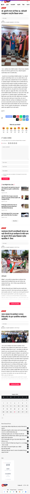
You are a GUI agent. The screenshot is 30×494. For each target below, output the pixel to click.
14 (18, 406)
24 (3, 412)
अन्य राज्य (3, 228)
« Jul (2, 417)
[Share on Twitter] (7, 491)
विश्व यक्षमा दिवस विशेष (5, 448)
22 (22, 409)
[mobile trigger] (2, 1)
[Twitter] (26, 485)
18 (7, 409)
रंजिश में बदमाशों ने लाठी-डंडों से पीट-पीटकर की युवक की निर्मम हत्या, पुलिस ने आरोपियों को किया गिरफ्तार (10, 189)
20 (14, 409)
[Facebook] (24, 485)
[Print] (25, 491)
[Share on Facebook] (4, 491)
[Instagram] (28, 485)
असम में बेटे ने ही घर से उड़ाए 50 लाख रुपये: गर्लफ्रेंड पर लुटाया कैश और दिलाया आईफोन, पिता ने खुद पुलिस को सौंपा (10, 197)
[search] (28, 1)
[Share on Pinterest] (17, 116)
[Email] (19, 491)
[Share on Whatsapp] (10, 491)
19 (10, 409)
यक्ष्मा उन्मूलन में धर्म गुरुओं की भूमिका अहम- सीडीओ (11, 446)
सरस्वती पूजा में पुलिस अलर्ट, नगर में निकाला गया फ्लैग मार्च (12, 434)
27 (14, 412)
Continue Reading (15, 303)
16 (26, 406)
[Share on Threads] (16, 491)
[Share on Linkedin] (24, 116)
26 (10, 412)
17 (3, 409)
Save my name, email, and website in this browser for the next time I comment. (15, 175)
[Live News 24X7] (7, 1)
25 (7, 412)
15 (22, 406)
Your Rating (4, 143)
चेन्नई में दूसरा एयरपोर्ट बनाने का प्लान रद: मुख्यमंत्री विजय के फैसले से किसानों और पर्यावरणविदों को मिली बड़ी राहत (9, 206)
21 (18, 409)
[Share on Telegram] (13, 491)
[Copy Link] (22, 491)
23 (26, 409)
